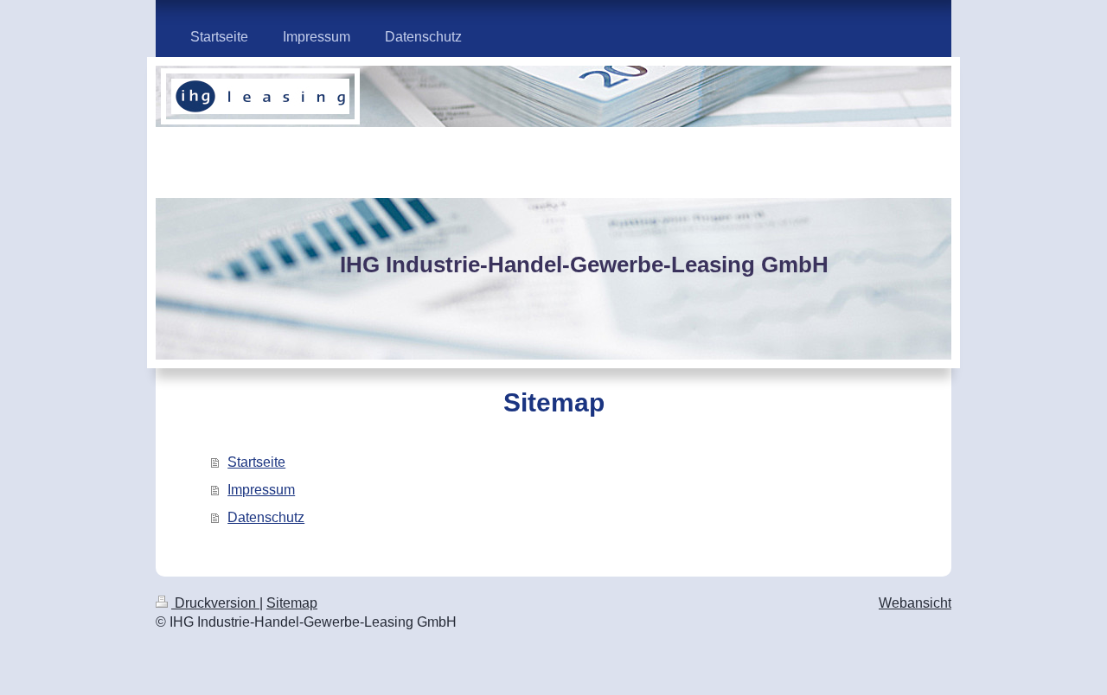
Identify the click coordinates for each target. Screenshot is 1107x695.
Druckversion (215, 603)
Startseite (256, 462)
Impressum (261, 489)
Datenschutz (265, 517)
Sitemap (291, 603)
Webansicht (915, 603)
